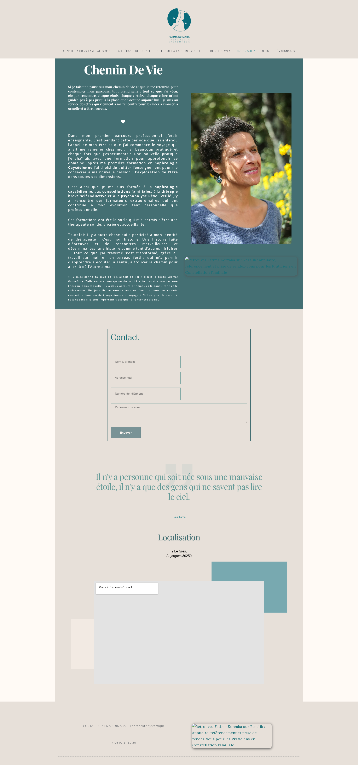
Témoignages (285, 50)
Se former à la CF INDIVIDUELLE (180, 50)
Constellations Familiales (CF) (86, 50)
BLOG (265, 50)
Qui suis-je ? (246, 50)
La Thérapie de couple (134, 50)
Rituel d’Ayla (220, 50)
